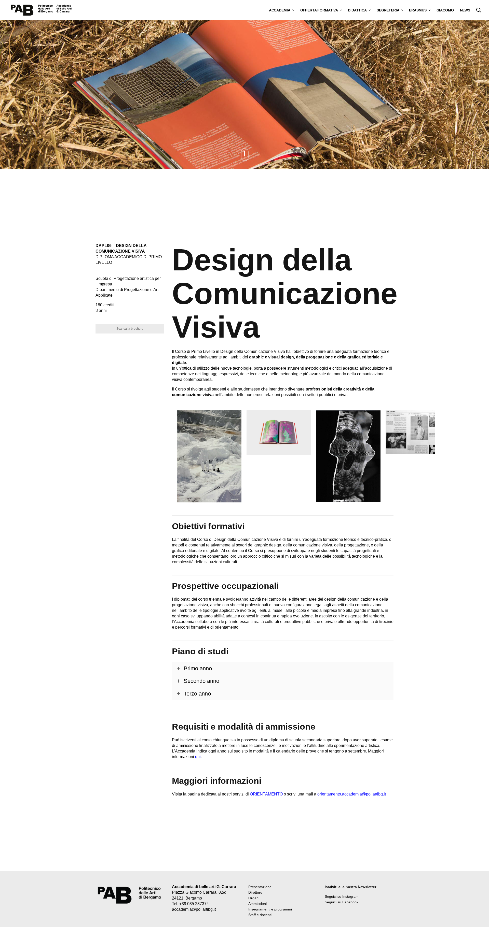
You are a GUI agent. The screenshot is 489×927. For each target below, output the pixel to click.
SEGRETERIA (388, 10)
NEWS (465, 10)
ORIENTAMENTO (266, 794)
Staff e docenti (259, 915)
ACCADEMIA (279, 10)
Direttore (255, 892)
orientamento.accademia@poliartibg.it (351, 794)
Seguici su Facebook (341, 902)
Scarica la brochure (129, 328)
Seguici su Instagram (342, 896)
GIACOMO (445, 10)
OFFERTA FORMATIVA (319, 10)
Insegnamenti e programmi (270, 909)
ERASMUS (417, 10)
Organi (253, 898)
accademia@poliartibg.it (194, 909)
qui (198, 757)
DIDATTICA (357, 10)
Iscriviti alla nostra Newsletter (350, 887)
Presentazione (259, 887)
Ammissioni (257, 904)
